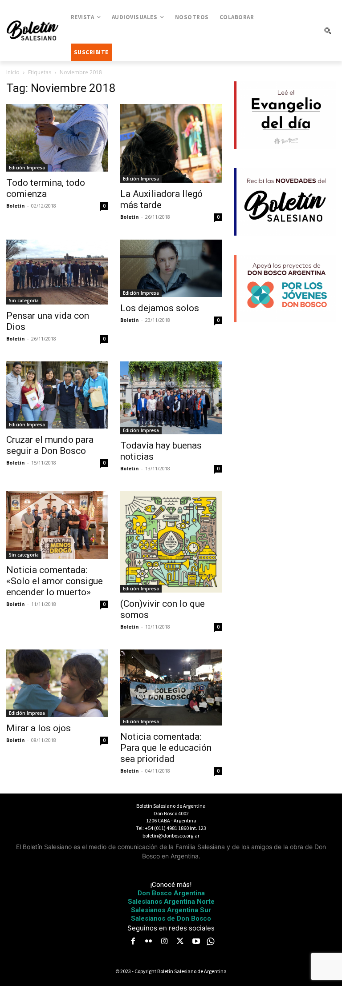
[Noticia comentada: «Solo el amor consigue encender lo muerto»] (57, 525)
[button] (327, 31)
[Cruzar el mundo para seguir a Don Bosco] (57, 395)
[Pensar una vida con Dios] (57, 272)
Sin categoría (24, 300)
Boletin (15, 205)
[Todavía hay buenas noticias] (171, 397)
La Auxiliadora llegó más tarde (161, 199)
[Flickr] (149, 942)
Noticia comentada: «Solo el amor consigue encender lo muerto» (54, 581)
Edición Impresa (27, 167)
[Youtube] (196, 942)
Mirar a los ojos (38, 728)
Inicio (13, 72)
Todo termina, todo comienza (45, 188)
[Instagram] (164, 942)
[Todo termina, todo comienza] (57, 138)
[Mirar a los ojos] (57, 683)
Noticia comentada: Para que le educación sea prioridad (166, 747)
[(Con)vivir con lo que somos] (171, 542)
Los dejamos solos (159, 308)
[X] (180, 942)
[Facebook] (132, 942)
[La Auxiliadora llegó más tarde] (171, 143)
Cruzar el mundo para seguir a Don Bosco (50, 445)
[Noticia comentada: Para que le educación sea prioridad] (171, 687)
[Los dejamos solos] (171, 268)
